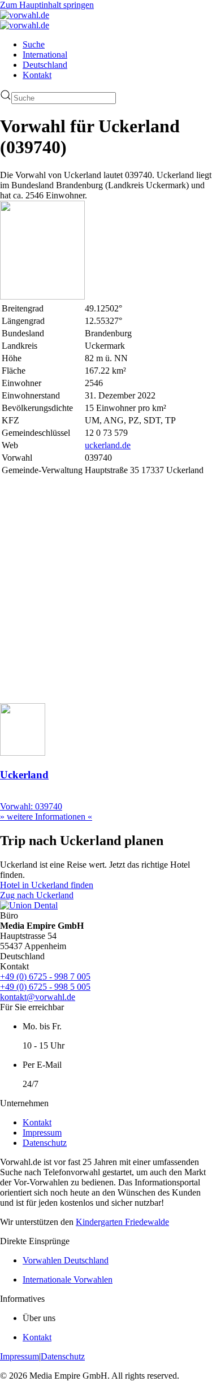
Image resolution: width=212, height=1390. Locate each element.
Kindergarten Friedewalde (122, 1222)
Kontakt (37, 75)
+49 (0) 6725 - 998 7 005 (45, 976)
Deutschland (45, 65)
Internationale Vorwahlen (68, 1279)
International (45, 54)
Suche (34, 44)
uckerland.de (108, 445)
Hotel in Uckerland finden (46, 885)
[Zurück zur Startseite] (24, 15)
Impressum (42, 1132)
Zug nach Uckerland (36, 895)
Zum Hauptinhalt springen (47, 5)
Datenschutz (45, 1142)
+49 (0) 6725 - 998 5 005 (45, 986)
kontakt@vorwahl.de (37, 997)
